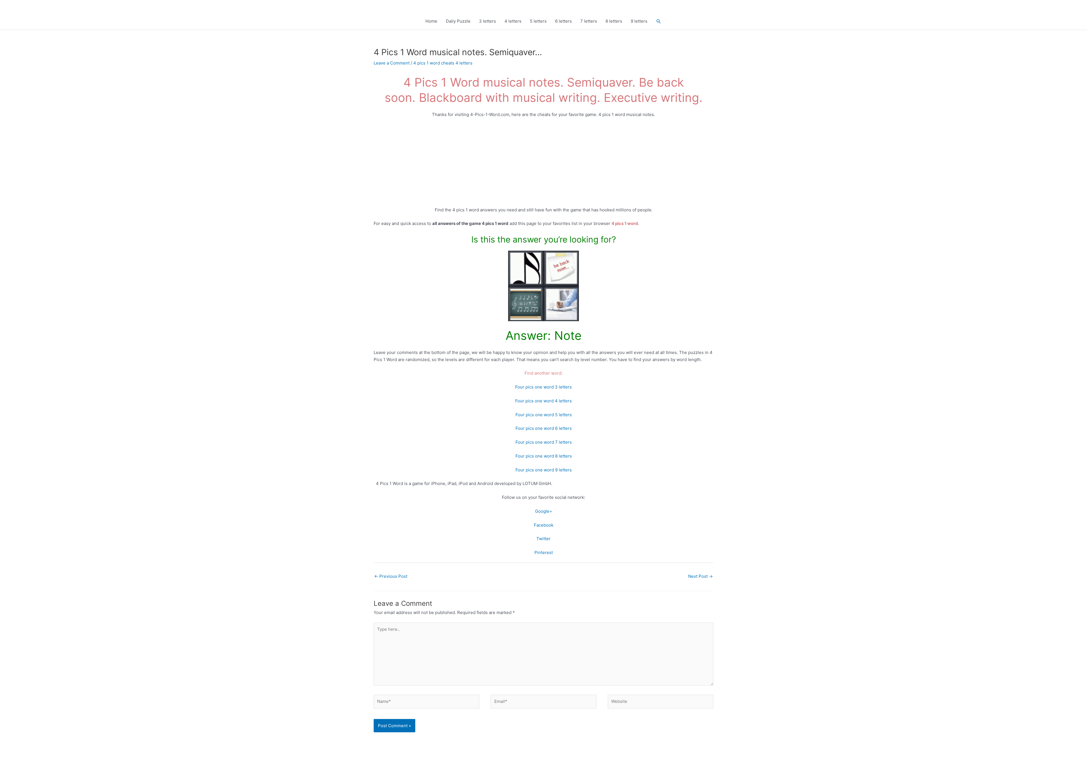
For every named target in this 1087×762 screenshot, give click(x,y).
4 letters (512, 21)
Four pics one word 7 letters (543, 442)
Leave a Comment (392, 63)
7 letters (588, 21)
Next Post (700, 576)
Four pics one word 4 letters (543, 400)
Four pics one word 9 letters (543, 470)
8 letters (613, 21)
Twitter (543, 538)
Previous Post (390, 576)
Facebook (543, 525)
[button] (659, 21)
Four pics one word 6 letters (543, 428)
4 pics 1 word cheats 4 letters (442, 63)
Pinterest (543, 552)
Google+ (543, 511)
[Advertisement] (543, 164)
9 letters (639, 21)
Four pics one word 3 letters (543, 387)
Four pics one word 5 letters (543, 414)
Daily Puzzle (458, 21)
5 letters (538, 21)
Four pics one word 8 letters (543, 456)
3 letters (487, 21)
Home (431, 21)
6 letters (563, 21)
